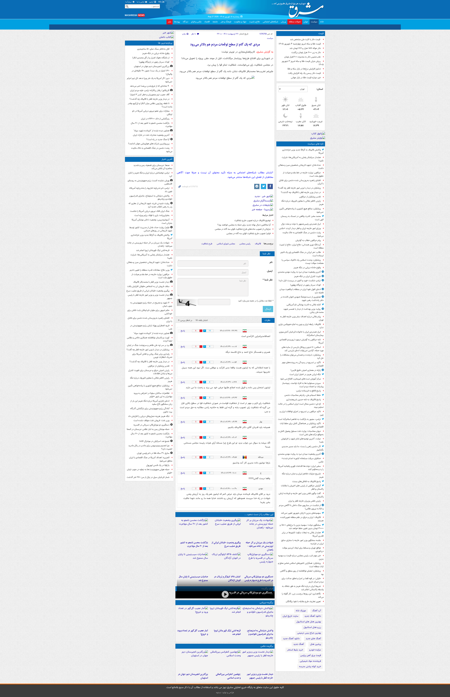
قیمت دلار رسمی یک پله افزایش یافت (304, 73)
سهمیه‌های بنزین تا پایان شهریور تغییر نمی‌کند (301, 513)
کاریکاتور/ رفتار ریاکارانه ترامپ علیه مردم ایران (149, 90)
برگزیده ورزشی (266, 602)
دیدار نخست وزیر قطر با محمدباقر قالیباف (151, 282)
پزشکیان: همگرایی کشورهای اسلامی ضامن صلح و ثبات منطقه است (301, 565)
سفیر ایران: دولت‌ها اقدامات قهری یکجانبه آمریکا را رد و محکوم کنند (301, 467)
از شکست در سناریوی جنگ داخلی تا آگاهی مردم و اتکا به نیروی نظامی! (301, 507)
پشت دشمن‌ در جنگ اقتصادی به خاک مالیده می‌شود (303, 234)
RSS (160, 2)
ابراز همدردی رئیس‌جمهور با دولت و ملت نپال (301, 224)
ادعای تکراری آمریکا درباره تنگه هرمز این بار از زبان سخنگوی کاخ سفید (151, 402)
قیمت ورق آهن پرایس (310, 655)
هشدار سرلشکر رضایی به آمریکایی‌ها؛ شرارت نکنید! (303, 159)
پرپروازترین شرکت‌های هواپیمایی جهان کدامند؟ (148, 143)
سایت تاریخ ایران (290, 616)
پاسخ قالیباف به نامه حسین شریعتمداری (303, 399)
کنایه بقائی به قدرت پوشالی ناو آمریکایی (304, 304)
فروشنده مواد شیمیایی (310, 661)
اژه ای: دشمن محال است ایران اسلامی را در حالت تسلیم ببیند (301, 405)
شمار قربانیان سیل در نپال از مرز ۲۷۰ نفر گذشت (148, 477)
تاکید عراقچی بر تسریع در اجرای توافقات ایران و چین (302, 413)
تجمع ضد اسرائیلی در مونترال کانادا (153, 441)
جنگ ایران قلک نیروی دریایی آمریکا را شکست (149, 211)
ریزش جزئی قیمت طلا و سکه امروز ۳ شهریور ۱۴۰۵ (303, 63)
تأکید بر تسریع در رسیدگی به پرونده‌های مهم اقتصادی (303, 364)
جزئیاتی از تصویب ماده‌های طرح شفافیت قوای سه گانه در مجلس (243, 229)
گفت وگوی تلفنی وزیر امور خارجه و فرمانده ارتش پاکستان (301, 495)
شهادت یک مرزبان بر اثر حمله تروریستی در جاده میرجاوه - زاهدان (259, 546)
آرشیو (151, 2)
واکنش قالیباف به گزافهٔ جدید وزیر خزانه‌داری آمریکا (303, 151)
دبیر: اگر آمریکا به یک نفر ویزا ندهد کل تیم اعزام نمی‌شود (149, 80)
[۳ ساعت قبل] (224, 529)
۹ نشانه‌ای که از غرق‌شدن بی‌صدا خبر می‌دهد (149, 86)
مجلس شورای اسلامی (226, 243)
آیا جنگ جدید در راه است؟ (157, 139)
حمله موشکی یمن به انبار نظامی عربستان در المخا (148, 429)
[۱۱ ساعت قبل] (192, 617)
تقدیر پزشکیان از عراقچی (310, 196)
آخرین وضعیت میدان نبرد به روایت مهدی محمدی (299, 272)
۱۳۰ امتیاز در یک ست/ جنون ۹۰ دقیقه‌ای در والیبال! (152, 72)
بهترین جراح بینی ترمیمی (309, 633)
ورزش (283, 21)
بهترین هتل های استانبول (308, 622)
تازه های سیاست (316, 144)
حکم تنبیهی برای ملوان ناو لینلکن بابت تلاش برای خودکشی (149, 312)
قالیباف (258, 243)
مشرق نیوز (298, 9)
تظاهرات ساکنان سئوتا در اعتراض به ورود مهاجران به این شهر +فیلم (153, 395)
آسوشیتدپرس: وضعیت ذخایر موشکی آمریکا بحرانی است (152, 221)
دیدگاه (185, 21)
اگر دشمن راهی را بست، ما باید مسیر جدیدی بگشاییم (303, 448)
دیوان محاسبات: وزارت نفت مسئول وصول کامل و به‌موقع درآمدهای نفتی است (301, 433)
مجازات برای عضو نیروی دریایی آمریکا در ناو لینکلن (152, 112)
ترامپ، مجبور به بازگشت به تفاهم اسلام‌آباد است (299, 419)
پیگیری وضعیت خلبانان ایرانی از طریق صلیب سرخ (225, 544)
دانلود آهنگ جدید (312, 616)
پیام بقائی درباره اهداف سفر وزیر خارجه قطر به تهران (302, 318)
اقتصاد (207, 21)
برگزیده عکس (267, 646)
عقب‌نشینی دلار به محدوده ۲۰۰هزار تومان (302, 57)
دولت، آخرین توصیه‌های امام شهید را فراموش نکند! (302, 440)
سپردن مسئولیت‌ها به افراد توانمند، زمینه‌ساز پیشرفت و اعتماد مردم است (303, 385)
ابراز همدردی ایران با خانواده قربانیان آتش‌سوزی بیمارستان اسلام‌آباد (301, 333)
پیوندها (177, 21)
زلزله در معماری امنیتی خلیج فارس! (306, 370)
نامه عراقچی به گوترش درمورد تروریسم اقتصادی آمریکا (301, 341)
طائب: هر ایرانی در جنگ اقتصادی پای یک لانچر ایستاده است (302, 254)
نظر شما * (267, 280)
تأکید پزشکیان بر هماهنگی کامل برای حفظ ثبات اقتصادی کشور (302, 425)
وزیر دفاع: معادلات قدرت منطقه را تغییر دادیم (149, 270)
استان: (319, 89)
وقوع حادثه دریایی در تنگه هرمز (307, 267)
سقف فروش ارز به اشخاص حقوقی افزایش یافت (148, 286)
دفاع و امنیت (254, 21)
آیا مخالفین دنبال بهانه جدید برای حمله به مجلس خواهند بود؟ (244, 225)
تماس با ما (141, 2)
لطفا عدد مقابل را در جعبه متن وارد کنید (255, 300)
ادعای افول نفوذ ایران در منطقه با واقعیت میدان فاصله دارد (301, 291)
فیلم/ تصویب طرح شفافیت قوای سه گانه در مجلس (248, 233)
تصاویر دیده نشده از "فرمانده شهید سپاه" (151, 130)
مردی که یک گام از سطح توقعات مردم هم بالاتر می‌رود (225, 44)
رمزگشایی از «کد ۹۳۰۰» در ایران (155, 118)
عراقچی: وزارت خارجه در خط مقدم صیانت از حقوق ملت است (303, 174)
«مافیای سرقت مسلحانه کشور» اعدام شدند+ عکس (303, 460)
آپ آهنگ (316, 610)
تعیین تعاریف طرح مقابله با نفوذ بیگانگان (303, 601)
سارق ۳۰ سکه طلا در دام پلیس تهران (153, 453)
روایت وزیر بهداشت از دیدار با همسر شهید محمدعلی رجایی (303, 310)
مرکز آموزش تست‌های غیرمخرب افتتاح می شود (300, 378)
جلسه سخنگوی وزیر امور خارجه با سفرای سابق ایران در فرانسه (302, 542)
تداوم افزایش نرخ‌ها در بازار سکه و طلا (304, 68)
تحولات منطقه (295, 21)
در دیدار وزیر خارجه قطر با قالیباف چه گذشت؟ (301, 192)
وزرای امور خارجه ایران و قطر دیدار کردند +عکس (300, 228)
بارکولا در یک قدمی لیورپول (157, 465)
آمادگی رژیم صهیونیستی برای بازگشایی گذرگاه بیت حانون (151, 410)
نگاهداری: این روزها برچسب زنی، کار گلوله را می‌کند (303, 595)
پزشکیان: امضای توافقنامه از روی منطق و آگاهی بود (302, 572)
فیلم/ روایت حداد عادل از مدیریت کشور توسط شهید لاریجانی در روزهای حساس (150, 229)
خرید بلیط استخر (295, 650)
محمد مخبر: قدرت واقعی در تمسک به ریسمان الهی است (302, 218)
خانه (322, 21)
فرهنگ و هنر (226, 21)
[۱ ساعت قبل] (257, 529)
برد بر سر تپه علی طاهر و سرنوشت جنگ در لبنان (148, 345)
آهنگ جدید (298, 644)
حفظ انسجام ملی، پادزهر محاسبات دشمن (302, 395)
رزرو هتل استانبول (312, 627)
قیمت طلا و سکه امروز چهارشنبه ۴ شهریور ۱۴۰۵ (300, 44)
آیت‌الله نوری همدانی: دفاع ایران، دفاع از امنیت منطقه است (301, 246)
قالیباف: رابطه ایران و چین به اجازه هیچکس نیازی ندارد (301, 326)
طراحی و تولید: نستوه (225, 692)
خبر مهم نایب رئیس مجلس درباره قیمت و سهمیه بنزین (301, 557)
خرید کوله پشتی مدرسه (310, 666)
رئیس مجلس (244, 243)
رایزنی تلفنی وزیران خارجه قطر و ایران (304, 501)
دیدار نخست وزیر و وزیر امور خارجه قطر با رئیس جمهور (260, 676)
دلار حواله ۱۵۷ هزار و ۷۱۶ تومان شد (305, 48)
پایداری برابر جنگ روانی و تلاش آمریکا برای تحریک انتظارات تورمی (152, 355)
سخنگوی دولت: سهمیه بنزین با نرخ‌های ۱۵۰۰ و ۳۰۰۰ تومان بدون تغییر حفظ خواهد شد (302, 526)
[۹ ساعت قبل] (224, 563)
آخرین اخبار (167, 159)
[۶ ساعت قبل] (192, 529)
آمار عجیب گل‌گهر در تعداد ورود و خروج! (192, 632)
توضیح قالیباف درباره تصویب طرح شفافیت (252, 220)
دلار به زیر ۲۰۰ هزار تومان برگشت (306, 52)
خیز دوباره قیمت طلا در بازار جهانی (306, 77)
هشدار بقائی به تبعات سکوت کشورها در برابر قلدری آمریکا (303, 534)
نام (271, 262)
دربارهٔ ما (129, 2)
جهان (306, 21)
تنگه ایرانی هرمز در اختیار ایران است (305, 374)
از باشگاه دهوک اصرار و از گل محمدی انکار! (150, 57)
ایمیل (269, 271)
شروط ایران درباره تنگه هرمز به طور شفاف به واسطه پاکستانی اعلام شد (303, 588)
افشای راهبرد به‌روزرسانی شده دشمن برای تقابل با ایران (301, 182)
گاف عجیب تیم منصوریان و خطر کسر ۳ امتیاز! (149, 94)
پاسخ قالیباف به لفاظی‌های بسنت (306, 481)
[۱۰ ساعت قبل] (192, 660)
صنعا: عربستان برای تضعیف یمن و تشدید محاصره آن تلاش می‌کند (152, 167)
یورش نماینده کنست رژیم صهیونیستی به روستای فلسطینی (150, 182)
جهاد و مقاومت (240, 21)
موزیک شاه (301, 610)
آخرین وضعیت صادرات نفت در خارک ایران (151, 135)
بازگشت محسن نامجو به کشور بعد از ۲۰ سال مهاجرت (194, 544)
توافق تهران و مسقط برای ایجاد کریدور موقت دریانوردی (303, 549)
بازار (169, 21)
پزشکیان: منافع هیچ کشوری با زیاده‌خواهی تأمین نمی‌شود (301, 210)
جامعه (215, 21)
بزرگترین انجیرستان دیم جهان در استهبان (193, 676)
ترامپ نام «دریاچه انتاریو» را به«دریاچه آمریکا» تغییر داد (150, 189)
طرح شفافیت (206, 243)
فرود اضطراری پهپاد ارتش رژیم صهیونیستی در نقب (151, 327)
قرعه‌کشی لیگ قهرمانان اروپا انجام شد (227, 632)
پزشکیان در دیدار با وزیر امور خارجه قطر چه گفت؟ (299, 188)
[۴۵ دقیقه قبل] (257, 617)
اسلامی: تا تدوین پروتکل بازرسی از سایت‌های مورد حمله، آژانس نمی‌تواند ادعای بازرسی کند (303, 349)
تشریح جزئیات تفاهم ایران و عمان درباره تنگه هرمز (303, 475)
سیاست (314, 21)
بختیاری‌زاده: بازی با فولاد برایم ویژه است (151, 215)
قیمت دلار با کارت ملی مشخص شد (305, 39)
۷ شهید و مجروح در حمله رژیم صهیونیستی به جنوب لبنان (151, 304)
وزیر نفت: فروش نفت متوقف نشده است (151, 420)
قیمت (321, 33)
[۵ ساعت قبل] (225, 594)
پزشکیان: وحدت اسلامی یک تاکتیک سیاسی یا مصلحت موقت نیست (303, 261)
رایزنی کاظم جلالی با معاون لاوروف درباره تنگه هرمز (302, 202)
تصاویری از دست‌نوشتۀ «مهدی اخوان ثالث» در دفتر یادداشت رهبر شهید (302, 298)
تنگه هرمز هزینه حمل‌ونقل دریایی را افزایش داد (148, 416)
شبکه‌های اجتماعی (270, 21)
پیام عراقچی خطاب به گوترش (308, 240)
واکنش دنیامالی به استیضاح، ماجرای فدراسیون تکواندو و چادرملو (260, 634)
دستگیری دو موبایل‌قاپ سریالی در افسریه (250, 592)
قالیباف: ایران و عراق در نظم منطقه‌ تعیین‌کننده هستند (302, 519)
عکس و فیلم (196, 21)
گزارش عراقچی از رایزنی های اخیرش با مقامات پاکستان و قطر (302, 487)
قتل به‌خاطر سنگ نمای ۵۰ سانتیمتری (153, 49)
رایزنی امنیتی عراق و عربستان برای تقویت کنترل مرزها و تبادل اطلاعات (150, 372)
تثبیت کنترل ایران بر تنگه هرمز (307, 276)
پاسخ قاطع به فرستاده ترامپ (308, 390)
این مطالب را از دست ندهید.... (258, 514)
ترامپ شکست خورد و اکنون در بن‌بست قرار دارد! (300, 280)
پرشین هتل (315, 644)
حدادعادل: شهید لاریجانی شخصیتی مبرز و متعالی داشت (301, 166)
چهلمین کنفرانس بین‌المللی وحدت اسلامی (228, 676)
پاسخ (183, 330)
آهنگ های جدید (313, 638)
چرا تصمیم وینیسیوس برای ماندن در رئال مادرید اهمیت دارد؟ (150, 447)
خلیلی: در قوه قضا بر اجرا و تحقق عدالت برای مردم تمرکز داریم (303, 580)
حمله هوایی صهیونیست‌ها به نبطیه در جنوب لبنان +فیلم (149, 471)
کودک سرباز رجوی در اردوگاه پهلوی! (305, 285)
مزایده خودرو (315, 650)
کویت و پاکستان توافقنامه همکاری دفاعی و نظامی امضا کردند (149, 339)
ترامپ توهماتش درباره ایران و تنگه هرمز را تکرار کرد (150, 174)
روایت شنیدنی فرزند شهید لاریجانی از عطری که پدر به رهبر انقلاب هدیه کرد (150, 205)
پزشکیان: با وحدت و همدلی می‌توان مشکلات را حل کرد (302, 356)
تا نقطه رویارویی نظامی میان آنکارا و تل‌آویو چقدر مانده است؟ (150, 105)
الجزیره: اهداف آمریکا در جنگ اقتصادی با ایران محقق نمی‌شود (150, 459)
